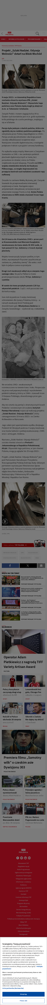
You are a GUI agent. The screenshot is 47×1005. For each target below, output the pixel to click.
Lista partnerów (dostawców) (13, 988)
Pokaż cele (23, 1001)
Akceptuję (23, 994)
